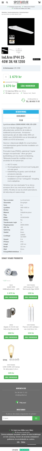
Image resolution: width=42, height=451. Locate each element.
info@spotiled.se (33, 99)
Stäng (23, 442)
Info (18, 442)
